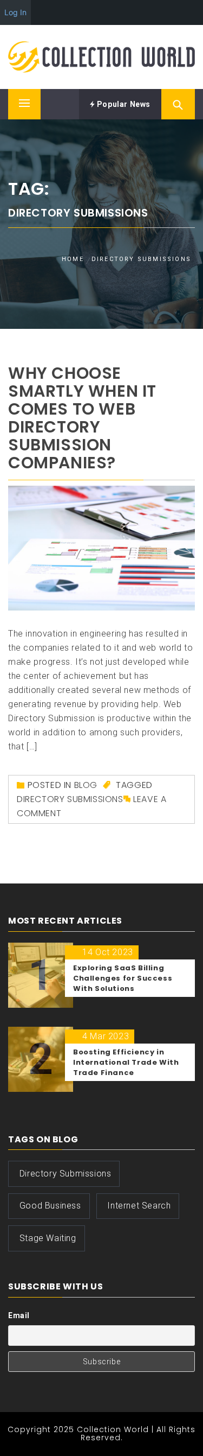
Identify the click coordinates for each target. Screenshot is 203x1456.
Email (19, 1315)
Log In (15, 12)
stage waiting (47, 1238)
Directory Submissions (70, 799)
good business (50, 1205)
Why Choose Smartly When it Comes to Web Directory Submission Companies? (82, 417)
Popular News (122, 104)
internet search (139, 1205)
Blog (85, 785)
